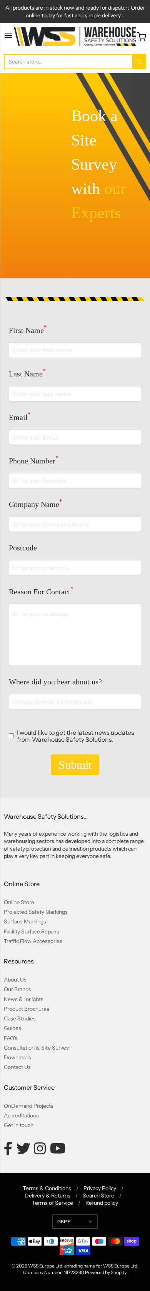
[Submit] (139, 61)
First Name (28, 330)
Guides (12, 1028)
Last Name (27, 374)
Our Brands (17, 989)
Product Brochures (26, 1008)
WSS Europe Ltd (45, 1266)
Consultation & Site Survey (36, 1047)
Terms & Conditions (47, 1188)
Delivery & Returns (47, 1195)
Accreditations (21, 1115)
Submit (75, 764)
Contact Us (17, 1067)
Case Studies (20, 1018)
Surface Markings (25, 921)
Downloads (17, 1057)
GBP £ (63, 1221)
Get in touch (18, 1125)
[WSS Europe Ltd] (75, 36)
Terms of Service (52, 1202)
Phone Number (33, 461)
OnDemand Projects (28, 1105)
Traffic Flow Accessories (33, 941)
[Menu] (8, 36)
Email (20, 417)
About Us (15, 979)
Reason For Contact (41, 591)
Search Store (98, 1195)
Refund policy (101, 1202)
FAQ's (10, 1038)
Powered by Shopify (105, 1272)
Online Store (19, 902)
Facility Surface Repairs (31, 931)
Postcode (23, 547)
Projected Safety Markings (36, 911)
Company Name (35, 504)
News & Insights (23, 999)
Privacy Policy (99, 1188)
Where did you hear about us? (55, 681)
